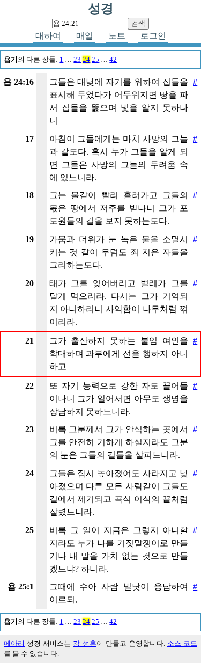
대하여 (48, 35)
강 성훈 (84, 643)
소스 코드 (182, 643)
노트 (116, 35)
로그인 (153, 35)
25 (95, 59)
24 (86, 59)
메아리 (14, 643)
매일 (84, 35)
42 (113, 59)
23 (77, 59)
